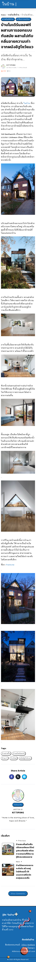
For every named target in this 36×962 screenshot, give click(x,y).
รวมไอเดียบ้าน (13, 15)
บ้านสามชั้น (6, 753)
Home (3, 15)
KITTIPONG (11, 65)
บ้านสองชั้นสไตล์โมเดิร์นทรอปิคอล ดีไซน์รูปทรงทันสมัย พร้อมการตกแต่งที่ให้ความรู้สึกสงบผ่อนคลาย (25, 851)
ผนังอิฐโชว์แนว (25, 758)
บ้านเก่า (5, 758)
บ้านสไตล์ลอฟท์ (19, 753)
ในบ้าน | (9, 4)
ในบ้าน (27, 103)
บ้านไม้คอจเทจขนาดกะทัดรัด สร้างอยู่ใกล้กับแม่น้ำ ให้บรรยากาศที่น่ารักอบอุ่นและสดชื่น (24, 872)
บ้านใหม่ (13, 758)
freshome (10, 564)
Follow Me (18, 805)
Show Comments (18, 893)
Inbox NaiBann (28, 945)
